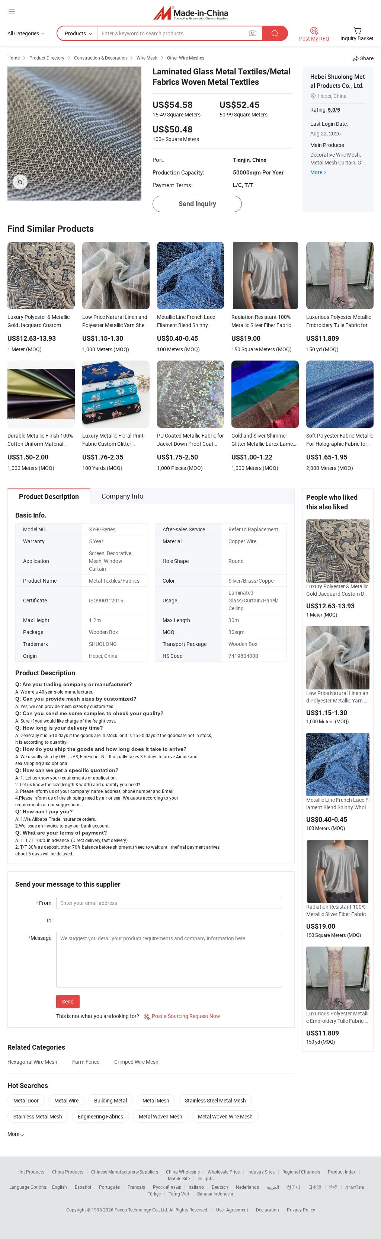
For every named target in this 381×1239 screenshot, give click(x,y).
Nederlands (247, 1187)
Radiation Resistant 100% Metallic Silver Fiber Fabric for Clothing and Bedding (337, 910)
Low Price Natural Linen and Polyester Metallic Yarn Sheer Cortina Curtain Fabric (337, 696)
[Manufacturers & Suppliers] (190, 13)
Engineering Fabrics (100, 1116)
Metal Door (26, 1100)
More (316, 172)
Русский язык (167, 1187)
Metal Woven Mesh (160, 1116)
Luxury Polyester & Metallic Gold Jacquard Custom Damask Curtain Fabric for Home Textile (337, 590)
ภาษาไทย (354, 1187)
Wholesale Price (224, 1172)
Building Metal (110, 1100)
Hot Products (30, 1172)
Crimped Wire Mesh (136, 1061)
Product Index (342, 1172)
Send (68, 1001)
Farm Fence (85, 1061)
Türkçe (154, 1194)
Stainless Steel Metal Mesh (215, 1100)
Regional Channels (301, 1172)
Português (109, 1187)
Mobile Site (179, 1178)
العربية (273, 1187)
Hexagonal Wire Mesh (32, 1061)
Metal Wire (66, 1100)
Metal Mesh (156, 1100)
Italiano (196, 1187)
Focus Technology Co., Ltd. (142, 1210)
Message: (40, 937)
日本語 (314, 1187)
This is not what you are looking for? (97, 1015)
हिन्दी (333, 1187)
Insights (206, 1178)
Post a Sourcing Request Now (182, 1015)
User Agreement (232, 1210)
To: (49, 920)
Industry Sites (261, 1172)
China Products (67, 1172)
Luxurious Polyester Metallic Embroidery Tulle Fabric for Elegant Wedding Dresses (337, 1017)
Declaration (267, 1210)
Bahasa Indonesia (215, 1194)
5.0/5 (334, 110)
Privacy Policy (301, 1210)
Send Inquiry (197, 204)
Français (136, 1187)
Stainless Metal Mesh (37, 1116)
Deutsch (220, 1187)
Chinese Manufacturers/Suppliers (124, 1172)
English (59, 1187)
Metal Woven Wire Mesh (225, 1116)
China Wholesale (183, 1172)
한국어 (293, 1187)
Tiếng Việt (179, 1194)
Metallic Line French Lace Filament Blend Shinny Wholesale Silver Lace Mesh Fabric (337, 803)
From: (44, 902)
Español (83, 1187)
